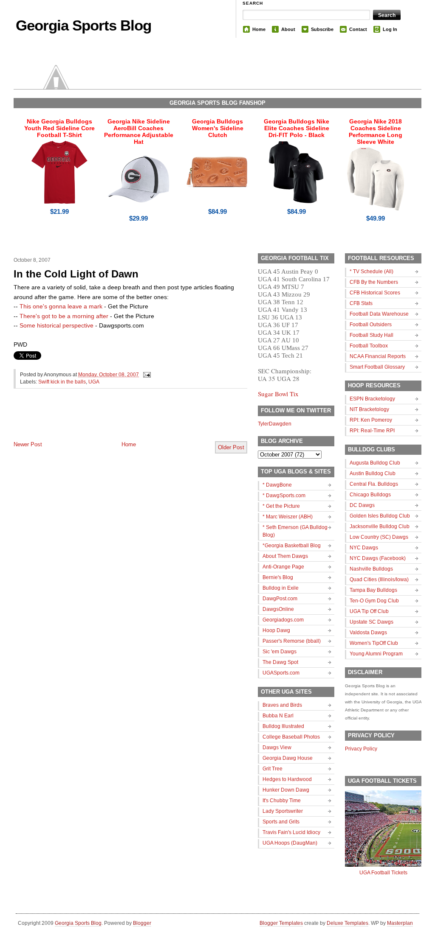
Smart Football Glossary (377, 367)
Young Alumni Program (376, 654)
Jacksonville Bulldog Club (380, 526)
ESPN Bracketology (372, 399)
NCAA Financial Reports (378, 356)
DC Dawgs (362, 505)
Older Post (231, 447)
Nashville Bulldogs (371, 569)
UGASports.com (281, 673)
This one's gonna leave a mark (61, 306)
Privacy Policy (361, 749)
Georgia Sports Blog (83, 25)
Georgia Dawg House (288, 758)
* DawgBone (277, 485)
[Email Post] (145, 375)
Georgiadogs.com (283, 620)
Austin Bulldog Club (372, 473)
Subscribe (322, 29)
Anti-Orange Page (283, 567)
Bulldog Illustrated (283, 726)
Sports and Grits (281, 822)
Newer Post (28, 444)
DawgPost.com (280, 599)
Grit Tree (272, 769)
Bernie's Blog (278, 577)
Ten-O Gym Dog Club (374, 601)
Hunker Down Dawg (286, 790)
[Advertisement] (113, 421)
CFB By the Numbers (374, 282)
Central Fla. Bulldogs (374, 484)
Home (259, 29)
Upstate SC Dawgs (371, 622)
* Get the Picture (281, 506)
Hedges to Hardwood (287, 779)
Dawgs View (277, 747)
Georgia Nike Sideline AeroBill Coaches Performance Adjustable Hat (138, 131)
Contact (358, 29)
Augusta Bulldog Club (375, 463)
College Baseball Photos (291, 737)
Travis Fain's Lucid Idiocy (291, 832)
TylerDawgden (274, 424)
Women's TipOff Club (374, 643)
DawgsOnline (278, 609)
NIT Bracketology (369, 409)
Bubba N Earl (278, 716)
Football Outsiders (371, 325)
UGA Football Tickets (383, 873)
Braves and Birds (282, 705)
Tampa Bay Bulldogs (373, 590)
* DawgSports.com (284, 495)
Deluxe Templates (347, 923)
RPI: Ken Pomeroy (371, 420)
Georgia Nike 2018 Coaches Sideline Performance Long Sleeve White (375, 131)
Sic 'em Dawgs (280, 652)
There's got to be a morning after (64, 316)
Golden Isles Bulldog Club (380, 516)
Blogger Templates (281, 923)
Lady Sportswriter (283, 811)
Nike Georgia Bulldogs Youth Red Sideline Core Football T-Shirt (59, 128)
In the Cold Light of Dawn (76, 274)
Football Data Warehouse (379, 314)
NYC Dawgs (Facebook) (378, 558)
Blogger (142, 923)
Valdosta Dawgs (368, 632)
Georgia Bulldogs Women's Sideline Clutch (217, 128)
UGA (93, 382)
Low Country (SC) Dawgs (379, 537)
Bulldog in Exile (281, 588)
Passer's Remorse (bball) (292, 641)
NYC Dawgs (364, 548)
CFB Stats (361, 303)
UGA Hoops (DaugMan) (290, 843)
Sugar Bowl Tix (278, 393)
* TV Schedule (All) (371, 271)
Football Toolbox (369, 346)
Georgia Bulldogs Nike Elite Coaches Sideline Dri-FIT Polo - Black (296, 128)
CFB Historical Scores (375, 293)
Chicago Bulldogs (370, 495)
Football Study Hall (371, 335)
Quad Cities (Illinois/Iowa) (379, 579)
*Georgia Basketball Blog (292, 546)
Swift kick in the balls (62, 382)
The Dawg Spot (280, 662)
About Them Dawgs (285, 556)
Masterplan (400, 923)
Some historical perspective (56, 325)
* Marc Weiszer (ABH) (288, 517)
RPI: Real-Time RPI (372, 431)
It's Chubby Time (282, 800)
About (288, 29)
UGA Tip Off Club (369, 611)
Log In (390, 29)
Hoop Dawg (276, 630)
